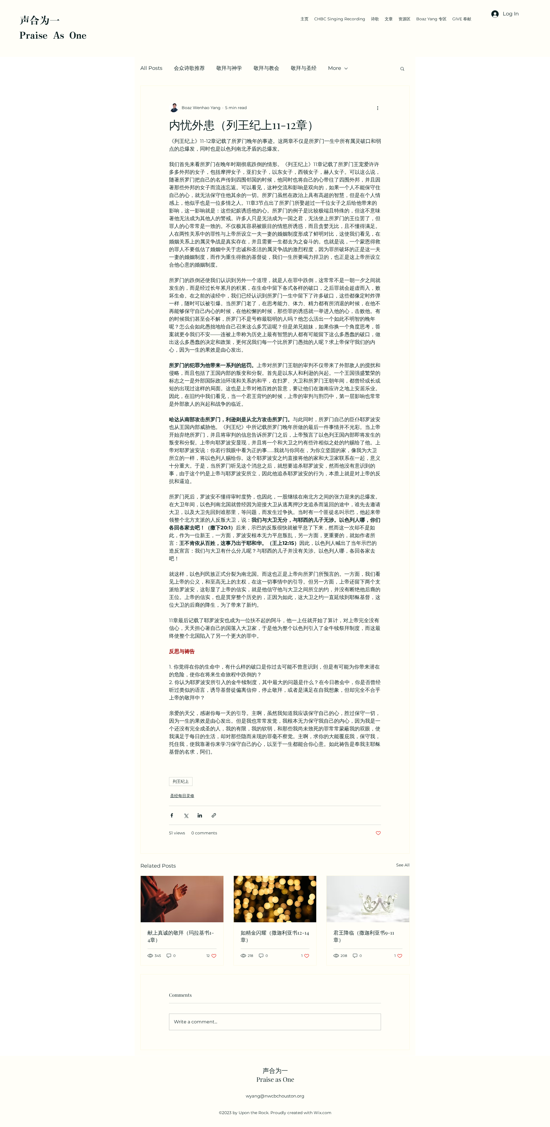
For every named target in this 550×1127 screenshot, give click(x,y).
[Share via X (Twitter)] (185, 815)
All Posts (151, 68)
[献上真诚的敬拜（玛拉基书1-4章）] (182, 899)
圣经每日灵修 (182, 795)
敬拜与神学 (229, 68)
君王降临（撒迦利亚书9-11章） (363, 936)
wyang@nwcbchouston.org (275, 1096)
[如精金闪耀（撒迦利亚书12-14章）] (275, 899)
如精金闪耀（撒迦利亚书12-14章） (275, 936)
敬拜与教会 (266, 68)
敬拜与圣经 (304, 68)
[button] (402, 68)
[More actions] (377, 107)
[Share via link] (214, 815)
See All (403, 865)
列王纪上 (181, 781)
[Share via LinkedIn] (200, 815)
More (334, 68)
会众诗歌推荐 (189, 68)
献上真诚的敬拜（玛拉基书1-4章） (181, 936)
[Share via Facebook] (171, 815)
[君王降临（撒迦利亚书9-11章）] (368, 899)
